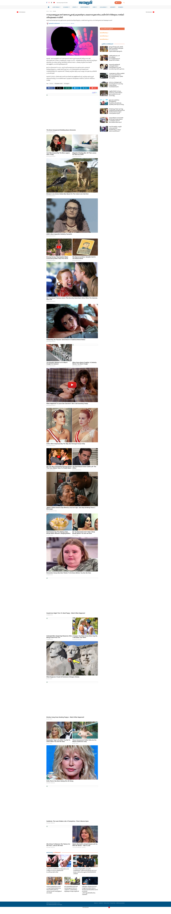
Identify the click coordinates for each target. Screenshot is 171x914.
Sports (74, 7)
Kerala (54, 11)
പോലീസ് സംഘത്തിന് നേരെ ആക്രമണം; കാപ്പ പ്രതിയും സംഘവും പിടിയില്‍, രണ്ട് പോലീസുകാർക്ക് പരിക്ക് (57, 870)
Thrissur (51, 83)
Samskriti (112, 7)
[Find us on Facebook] (46, 2)
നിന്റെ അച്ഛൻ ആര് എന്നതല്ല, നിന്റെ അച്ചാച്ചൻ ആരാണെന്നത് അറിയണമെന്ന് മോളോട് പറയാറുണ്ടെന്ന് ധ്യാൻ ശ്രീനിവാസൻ (117, 112)
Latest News (56, 7)
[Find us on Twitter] (51, 2)
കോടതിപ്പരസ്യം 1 (104, 32)
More (94, 7)
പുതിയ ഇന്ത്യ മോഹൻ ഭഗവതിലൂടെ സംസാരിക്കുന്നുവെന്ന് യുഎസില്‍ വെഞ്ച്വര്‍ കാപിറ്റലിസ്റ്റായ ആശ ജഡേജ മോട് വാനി (116, 59)
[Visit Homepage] (85, 3)
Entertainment (85, 7)
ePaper (118, 2)
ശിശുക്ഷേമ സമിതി (58, 83)
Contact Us (101, 903)
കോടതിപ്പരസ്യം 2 (104, 36)
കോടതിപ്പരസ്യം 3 (104, 39)
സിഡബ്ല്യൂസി (66, 83)
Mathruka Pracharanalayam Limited (53, 903)
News (51, 11)
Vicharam (65, 7)
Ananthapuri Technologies (57, 904)
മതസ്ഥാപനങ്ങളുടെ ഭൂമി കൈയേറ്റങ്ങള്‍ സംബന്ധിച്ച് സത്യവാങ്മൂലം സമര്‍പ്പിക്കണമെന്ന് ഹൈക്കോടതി (116, 85)
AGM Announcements (120, 903)
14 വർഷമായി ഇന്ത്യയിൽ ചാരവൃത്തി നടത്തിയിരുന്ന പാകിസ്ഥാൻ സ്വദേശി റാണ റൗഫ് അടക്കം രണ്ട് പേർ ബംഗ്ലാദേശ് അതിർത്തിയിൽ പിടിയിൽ (84, 871)
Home (47, 11)
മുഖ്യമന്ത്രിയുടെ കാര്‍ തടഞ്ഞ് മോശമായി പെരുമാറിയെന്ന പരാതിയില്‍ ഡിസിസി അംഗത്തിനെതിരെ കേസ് (116, 120)
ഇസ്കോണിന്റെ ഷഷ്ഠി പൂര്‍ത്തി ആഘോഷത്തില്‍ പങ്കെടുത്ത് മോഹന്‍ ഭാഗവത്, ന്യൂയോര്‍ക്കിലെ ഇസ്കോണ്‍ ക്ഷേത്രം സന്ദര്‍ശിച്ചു (116, 50)
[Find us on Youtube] (54, 2)
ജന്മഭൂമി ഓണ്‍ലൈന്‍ (54, 23)
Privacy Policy (112, 903)
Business (120, 7)
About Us (96, 903)
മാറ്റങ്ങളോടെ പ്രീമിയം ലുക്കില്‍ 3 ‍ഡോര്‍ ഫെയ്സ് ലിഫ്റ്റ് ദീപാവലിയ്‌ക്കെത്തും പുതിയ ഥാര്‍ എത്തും (116, 76)
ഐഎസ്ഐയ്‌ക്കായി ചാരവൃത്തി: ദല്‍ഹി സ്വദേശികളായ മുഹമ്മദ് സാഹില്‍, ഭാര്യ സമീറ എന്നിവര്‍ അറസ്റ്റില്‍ (116, 67)
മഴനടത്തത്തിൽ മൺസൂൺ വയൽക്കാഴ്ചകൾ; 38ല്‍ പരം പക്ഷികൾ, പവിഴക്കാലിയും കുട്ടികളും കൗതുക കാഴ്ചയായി (71, 889)
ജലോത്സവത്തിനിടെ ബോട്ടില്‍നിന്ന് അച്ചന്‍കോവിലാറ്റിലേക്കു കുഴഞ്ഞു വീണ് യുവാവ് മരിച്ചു (116, 102)
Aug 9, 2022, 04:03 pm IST (65, 23)
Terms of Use (106, 903)
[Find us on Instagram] (49, 2)
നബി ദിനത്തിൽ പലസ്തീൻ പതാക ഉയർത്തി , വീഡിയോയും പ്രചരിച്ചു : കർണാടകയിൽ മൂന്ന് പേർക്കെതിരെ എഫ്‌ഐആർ (116, 129)
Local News (103, 7)
